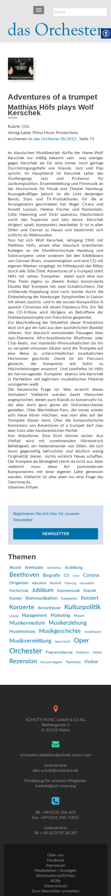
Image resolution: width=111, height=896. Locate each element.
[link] (55, 26)
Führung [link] (70, 583)
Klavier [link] (15, 598)
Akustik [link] (15, 568)
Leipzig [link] (13, 616)
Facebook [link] (55, 860)
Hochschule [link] (18, 591)
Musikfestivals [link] (22, 631)
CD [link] (66, 576)
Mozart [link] (79, 616)
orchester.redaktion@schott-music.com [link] (55, 755)
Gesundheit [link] (87, 583)
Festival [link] (55, 583)
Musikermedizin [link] (27, 623)
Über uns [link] (55, 855)
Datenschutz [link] (55, 886)
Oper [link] (81, 640)
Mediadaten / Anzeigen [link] (55, 870)
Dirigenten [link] (18, 583)
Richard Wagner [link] (51, 662)
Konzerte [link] (21, 607)
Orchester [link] (25, 651)
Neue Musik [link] (62, 641)
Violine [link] (91, 662)
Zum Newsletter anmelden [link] (56, 891)
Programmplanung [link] (59, 652)
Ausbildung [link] (73, 568)
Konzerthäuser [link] (49, 608)
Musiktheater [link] (92, 632)
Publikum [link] (82, 652)
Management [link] (34, 615)
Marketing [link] (60, 615)
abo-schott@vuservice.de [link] (55, 770)
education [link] (39, 583)
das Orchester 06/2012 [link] (55, 139)
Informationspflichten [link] (55, 876)
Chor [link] (76, 575)
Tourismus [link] (73, 662)
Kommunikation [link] (42, 598)
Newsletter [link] (55, 534)
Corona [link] (91, 575)
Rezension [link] (23, 661)
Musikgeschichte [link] (60, 631)
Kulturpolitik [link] (82, 607)
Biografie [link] (51, 575)
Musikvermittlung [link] (30, 641)
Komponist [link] (69, 598)
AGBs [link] (55, 881)
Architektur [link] (54, 567)
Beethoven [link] (24, 575)
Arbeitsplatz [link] (34, 568)
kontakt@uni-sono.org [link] (55, 786)
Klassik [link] (89, 591)
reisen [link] (97, 652)
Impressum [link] (55, 865)
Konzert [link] (89, 598)
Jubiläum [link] (42, 590)
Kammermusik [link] (68, 591)
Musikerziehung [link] (68, 623)
